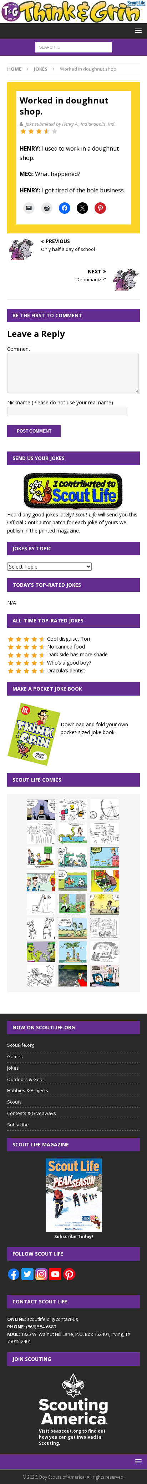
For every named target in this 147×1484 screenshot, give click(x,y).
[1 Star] (23, 131)
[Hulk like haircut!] (41, 952)
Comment (18, 348)
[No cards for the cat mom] (104, 975)
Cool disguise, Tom (69, 638)
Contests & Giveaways (31, 1113)
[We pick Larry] (41, 857)
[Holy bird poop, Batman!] (41, 810)
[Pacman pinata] (73, 810)
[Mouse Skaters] (41, 975)
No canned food (66, 646)
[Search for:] (73, 46)
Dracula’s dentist (66, 670)
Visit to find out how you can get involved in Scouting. (72, 1437)
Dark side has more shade (77, 654)
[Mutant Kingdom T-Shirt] (41, 928)
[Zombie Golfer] (104, 857)
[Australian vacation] (41, 833)
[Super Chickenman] (73, 975)
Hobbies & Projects (27, 1090)
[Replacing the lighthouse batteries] (41, 904)
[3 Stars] (38, 131)
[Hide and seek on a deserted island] (73, 952)
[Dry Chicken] (104, 904)
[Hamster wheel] (104, 810)
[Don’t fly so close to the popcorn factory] (41, 881)
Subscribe (18, 1124)
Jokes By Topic (31, 548)
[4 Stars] (46, 131)
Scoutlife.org (20, 1045)
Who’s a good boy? (69, 662)
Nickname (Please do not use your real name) (60, 402)
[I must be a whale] (73, 881)
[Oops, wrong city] (73, 857)
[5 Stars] (54, 131)
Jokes (13, 1068)
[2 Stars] (31, 131)
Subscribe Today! (73, 1236)
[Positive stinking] (104, 928)
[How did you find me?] (73, 904)
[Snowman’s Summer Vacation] (104, 833)
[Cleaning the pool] (73, 833)
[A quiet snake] (73, 928)
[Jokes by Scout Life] (73, 18)
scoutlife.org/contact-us (42, 1319)
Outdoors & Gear (25, 1079)
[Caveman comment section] (104, 952)
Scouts (14, 1102)
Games (15, 1056)
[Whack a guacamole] (104, 881)
